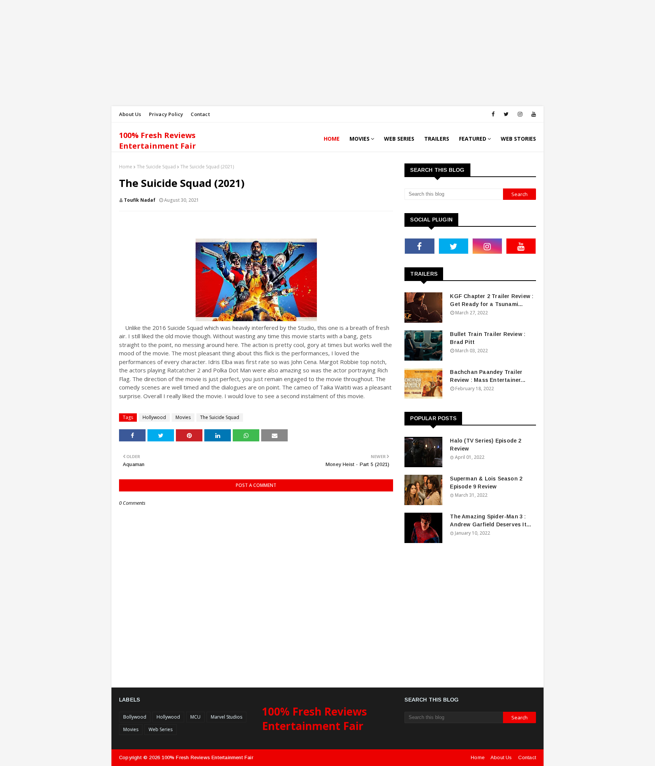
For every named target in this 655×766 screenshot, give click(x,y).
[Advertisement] (227, 53)
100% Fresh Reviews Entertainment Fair (157, 140)
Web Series (160, 729)
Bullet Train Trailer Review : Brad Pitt (487, 338)
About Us (130, 114)
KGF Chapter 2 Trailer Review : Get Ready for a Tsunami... (491, 300)
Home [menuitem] (332, 138)
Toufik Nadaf (139, 200)
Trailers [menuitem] (436, 138)
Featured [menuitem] (472, 138)
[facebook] (493, 114)
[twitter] (506, 114)
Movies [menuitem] (359, 138)
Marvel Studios (226, 717)
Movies (183, 417)
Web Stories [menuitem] (518, 138)
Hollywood (154, 417)
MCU (195, 717)
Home (125, 166)
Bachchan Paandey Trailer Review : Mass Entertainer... (487, 376)
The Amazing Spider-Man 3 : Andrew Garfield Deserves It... (490, 520)
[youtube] (532, 114)
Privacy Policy (166, 114)
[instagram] (520, 114)
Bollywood (134, 717)
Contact (200, 114)
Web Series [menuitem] (399, 138)
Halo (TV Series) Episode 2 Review (485, 445)
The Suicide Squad (156, 166)
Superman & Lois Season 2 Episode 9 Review (486, 483)
